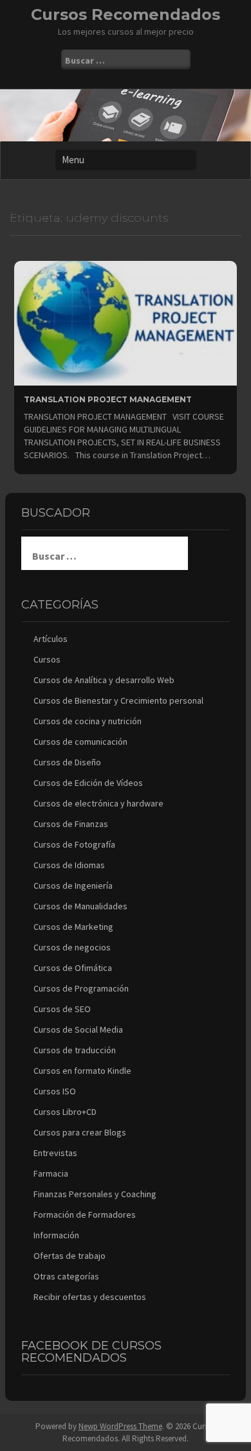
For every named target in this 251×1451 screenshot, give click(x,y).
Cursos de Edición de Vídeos (88, 782)
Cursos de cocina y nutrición (87, 721)
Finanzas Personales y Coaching (94, 1194)
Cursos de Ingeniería (73, 885)
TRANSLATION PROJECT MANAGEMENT (108, 399)
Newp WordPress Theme (120, 1426)
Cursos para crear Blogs (79, 1132)
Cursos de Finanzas (70, 824)
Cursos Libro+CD (65, 1111)
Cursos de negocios (72, 947)
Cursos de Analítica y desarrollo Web (103, 680)
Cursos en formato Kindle (82, 1070)
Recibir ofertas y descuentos (89, 1297)
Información (56, 1235)
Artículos (50, 639)
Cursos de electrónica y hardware (98, 803)
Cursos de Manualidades (80, 906)
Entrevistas (55, 1153)
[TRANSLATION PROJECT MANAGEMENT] (125, 322)
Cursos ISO (54, 1091)
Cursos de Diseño (67, 762)
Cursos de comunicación (80, 741)
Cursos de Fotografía (74, 844)
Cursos (46, 659)
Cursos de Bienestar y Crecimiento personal (118, 700)
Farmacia (50, 1173)
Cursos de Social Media (78, 1029)
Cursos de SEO (62, 1009)
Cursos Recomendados (125, 14)
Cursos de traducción (74, 1050)
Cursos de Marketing (73, 926)
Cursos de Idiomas (69, 865)
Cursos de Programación (81, 988)
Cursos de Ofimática (72, 968)
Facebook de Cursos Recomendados (91, 1352)
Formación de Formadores (84, 1214)
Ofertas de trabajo (69, 1255)
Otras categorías (66, 1276)
